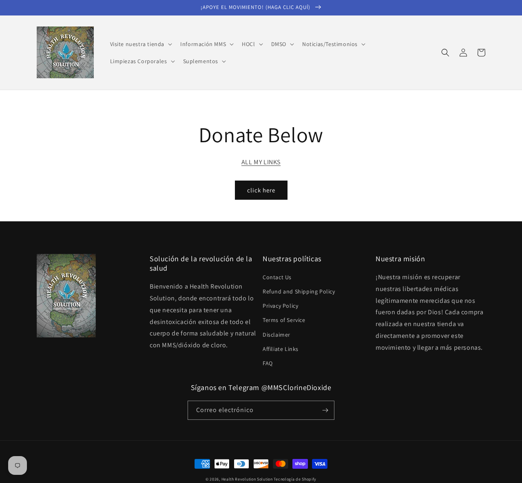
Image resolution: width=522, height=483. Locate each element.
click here (261, 190)
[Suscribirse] (325, 410)
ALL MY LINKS (261, 162)
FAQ (268, 363)
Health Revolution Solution (247, 479)
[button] (140, 44)
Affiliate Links (281, 349)
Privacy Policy (280, 305)
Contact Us (277, 277)
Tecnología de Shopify (295, 479)
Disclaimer (276, 334)
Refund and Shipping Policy (299, 291)
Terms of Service (284, 320)
